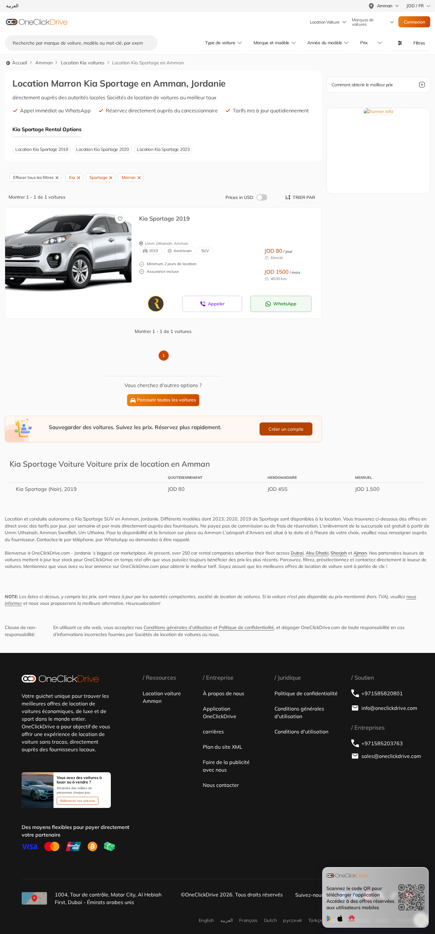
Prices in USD (239, 197)
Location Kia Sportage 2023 (163, 149)
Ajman (360, 553)
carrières (213, 731)
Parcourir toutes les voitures (166, 400)
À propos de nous (223, 693)
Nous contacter (221, 785)
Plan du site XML (222, 747)
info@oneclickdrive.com (387, 708)
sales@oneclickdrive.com (387, 756)
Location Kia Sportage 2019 (41, 149)
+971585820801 (382, 693)
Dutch (270, 920)
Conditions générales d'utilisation (178, 627)
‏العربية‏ (226, 920)
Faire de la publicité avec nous (226, 766)
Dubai (297, 553)
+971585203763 (382, 743)
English (206, 920)
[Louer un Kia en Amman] (68, 256)
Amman (44, 63)
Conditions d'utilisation (301, 731)
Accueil (19, 63)
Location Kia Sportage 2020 (102, 149)
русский (292, 920)
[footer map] (34, 898)
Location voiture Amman (162, 697)
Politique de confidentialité (246, 627)
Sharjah (339, 553)
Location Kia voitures (82, 63)
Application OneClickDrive (219, 712)
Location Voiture (324, 22)
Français (248, 920)
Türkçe (315, 920)
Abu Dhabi (317, 553)
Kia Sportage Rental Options (47, 129)
